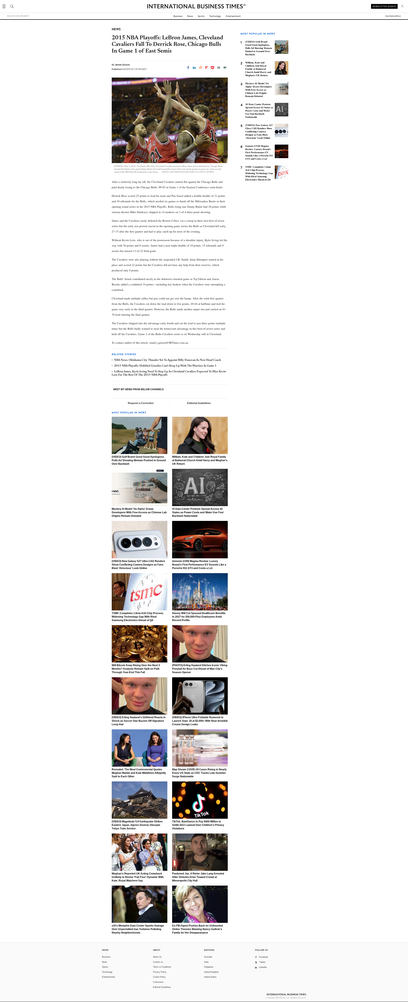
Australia (208, 957)
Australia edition (393, 16)
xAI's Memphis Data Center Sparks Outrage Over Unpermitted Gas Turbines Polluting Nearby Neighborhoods (138, 929)
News (190, 16)
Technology (215, 16)
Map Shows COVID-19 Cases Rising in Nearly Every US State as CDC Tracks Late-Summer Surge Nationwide (199, 773)
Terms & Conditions (162, 967)
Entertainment (233, 16)
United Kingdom (211, 972)
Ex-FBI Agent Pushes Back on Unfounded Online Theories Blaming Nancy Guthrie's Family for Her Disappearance (197, 929)
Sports (201, 16)
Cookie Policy (159, 977)
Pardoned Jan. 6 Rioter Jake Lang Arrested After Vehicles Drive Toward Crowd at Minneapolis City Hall (198, 877)
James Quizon (122, 64)
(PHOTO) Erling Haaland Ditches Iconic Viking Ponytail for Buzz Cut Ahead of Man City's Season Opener (199, 669)
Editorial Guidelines (199, 403)
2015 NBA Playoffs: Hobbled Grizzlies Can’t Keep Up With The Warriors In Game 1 (165, 366)
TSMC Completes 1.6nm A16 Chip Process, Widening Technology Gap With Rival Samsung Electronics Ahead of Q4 (138, 617)
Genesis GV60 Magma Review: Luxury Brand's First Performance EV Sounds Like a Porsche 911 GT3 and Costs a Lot (199, 564)
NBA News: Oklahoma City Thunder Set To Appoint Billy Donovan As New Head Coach (167, 360)
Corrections (158, 982)
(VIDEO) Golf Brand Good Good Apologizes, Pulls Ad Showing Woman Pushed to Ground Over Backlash (139, 460)
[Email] (219, 67)
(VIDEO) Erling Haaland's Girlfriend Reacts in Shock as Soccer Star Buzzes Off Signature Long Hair (139, 721)
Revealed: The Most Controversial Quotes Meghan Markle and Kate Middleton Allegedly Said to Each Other (139, 773)
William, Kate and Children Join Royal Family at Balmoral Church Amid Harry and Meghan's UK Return (199, 460)
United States (210, 977)
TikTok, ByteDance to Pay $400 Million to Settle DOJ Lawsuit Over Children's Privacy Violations (198, 825)
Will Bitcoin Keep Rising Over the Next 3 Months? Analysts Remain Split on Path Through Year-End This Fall (136, 669)
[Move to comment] (225, 67)
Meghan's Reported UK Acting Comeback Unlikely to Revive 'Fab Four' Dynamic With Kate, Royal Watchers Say (138, 877)
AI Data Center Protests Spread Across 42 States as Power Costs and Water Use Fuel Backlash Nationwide (197, 512)
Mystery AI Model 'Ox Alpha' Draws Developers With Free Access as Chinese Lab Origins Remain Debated (139, 512)
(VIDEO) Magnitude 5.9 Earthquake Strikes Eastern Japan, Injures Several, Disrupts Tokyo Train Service (137, 825)
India (206, 962)
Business (178, 16)
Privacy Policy (159, 972)
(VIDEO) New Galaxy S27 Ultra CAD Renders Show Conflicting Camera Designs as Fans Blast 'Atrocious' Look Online (138, 564)
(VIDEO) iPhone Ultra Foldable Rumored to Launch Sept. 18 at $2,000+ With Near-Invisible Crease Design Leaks (200, 721)
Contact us (158, 962)
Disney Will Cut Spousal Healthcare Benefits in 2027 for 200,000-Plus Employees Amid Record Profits (199, 617)
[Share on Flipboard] (207, 67)
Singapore (208, 967)
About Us (157, 957)
